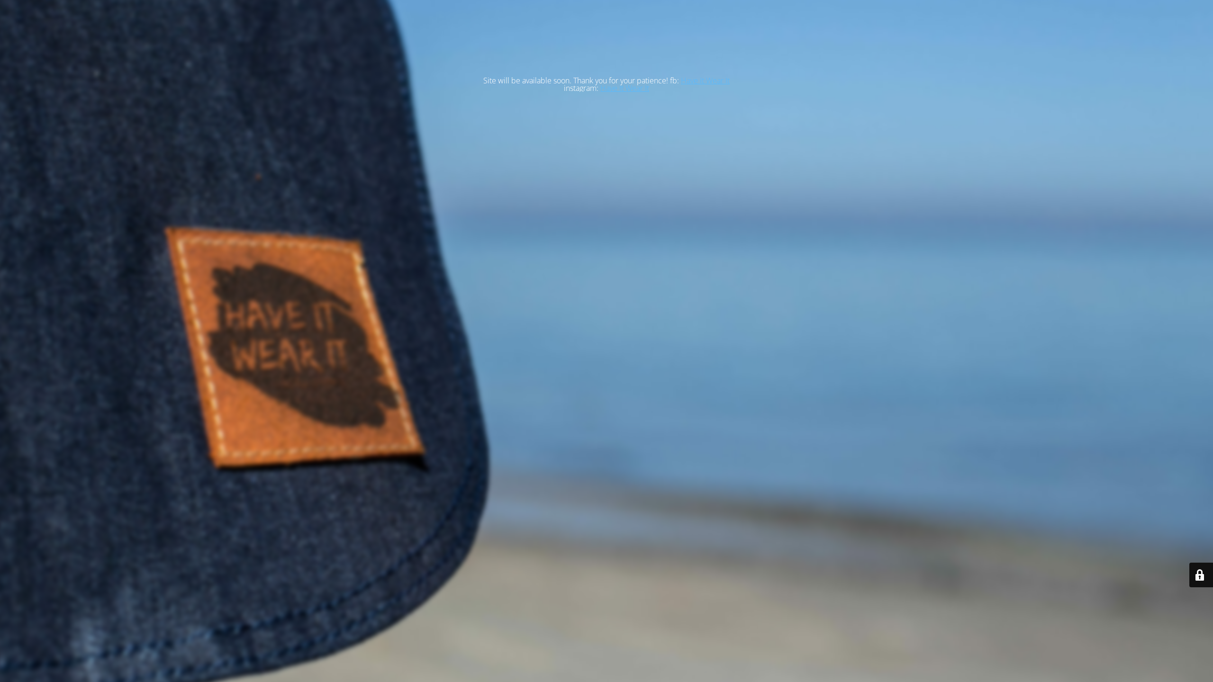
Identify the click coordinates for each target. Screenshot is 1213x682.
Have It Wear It (705, 80)
